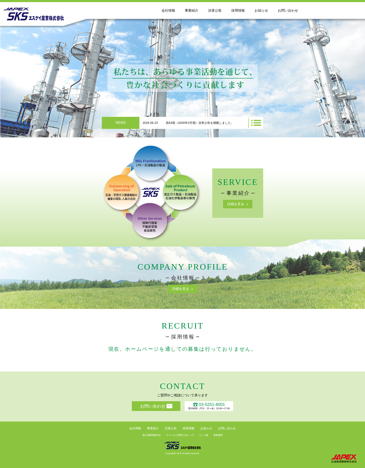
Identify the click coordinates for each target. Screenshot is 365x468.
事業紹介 (191, 10)
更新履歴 (218, 435)
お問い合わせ (288, 10)
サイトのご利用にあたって (180, 435)
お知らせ (261, 10)
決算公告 (215, 10)
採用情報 (238, 10)
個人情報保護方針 (151, 435)
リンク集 (203, 435)
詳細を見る (235, 204)
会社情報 (168, 10)
